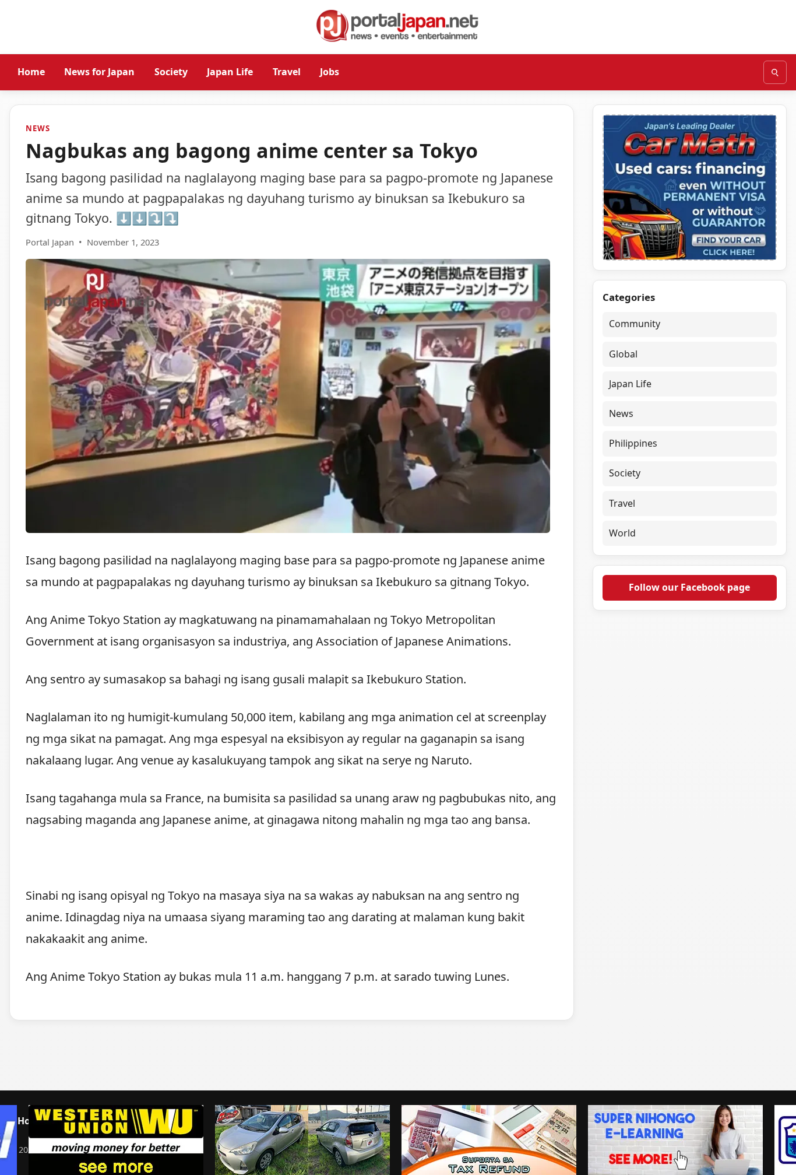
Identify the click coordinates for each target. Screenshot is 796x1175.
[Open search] (775, 72)
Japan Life (230, 71)
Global (623, 354)
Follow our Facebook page (689, 587)
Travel (287, 71)
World (622, 533)
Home (31, 71)
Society (171, 71)
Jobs (329, 71)
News (38, 128)
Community (634, 323)
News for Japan (99, 71)
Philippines (633, 443)
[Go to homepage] (398, 25)
